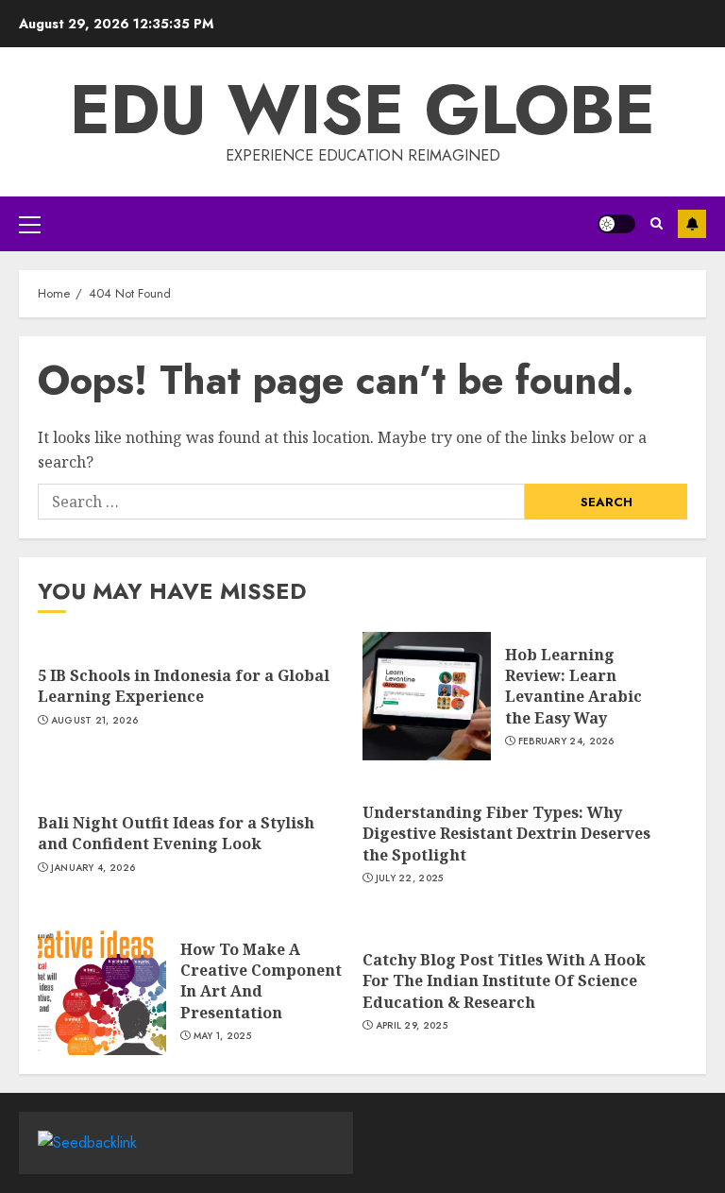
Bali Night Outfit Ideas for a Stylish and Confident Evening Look (176, 833)
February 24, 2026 (566, 741)
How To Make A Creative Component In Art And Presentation (261, 981)
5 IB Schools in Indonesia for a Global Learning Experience (183, 686)
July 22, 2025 (410, 878)
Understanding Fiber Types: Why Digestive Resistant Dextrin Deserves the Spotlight (506, 833)
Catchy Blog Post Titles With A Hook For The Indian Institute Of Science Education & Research (504, 981)
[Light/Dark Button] (616, 223)
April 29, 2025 (411, 1025)
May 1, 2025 (222, 1036)
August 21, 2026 (95, 720)
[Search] (656, 223)
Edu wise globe (362, 109)
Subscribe (692, 224)
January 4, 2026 (93, 868)
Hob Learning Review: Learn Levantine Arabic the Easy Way (573, 686)
